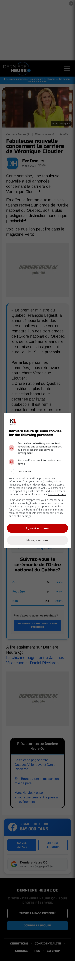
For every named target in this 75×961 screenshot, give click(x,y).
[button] (37, 471)
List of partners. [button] (57, 494)
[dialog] (37, 480)
